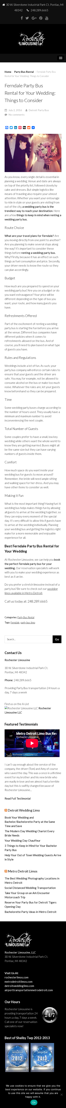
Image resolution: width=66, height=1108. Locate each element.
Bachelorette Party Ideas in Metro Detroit (30, 911)
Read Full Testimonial (18, 798)
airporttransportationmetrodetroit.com (29, 990)
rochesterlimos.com (16, 977)
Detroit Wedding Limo (24, 810)
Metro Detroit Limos (22, 871)
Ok (34, 1102)
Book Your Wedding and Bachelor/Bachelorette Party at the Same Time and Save (30, 822)
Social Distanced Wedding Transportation (30, 887)
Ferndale (15, 622)
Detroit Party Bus (39, 110)
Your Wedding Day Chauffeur (23, 840)
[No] (61, 1094)
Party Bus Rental (24, 71)
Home (8, 71)
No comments (17, 114)
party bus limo (28, 622)
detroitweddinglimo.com (19, 985)
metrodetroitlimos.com (18, 981)
